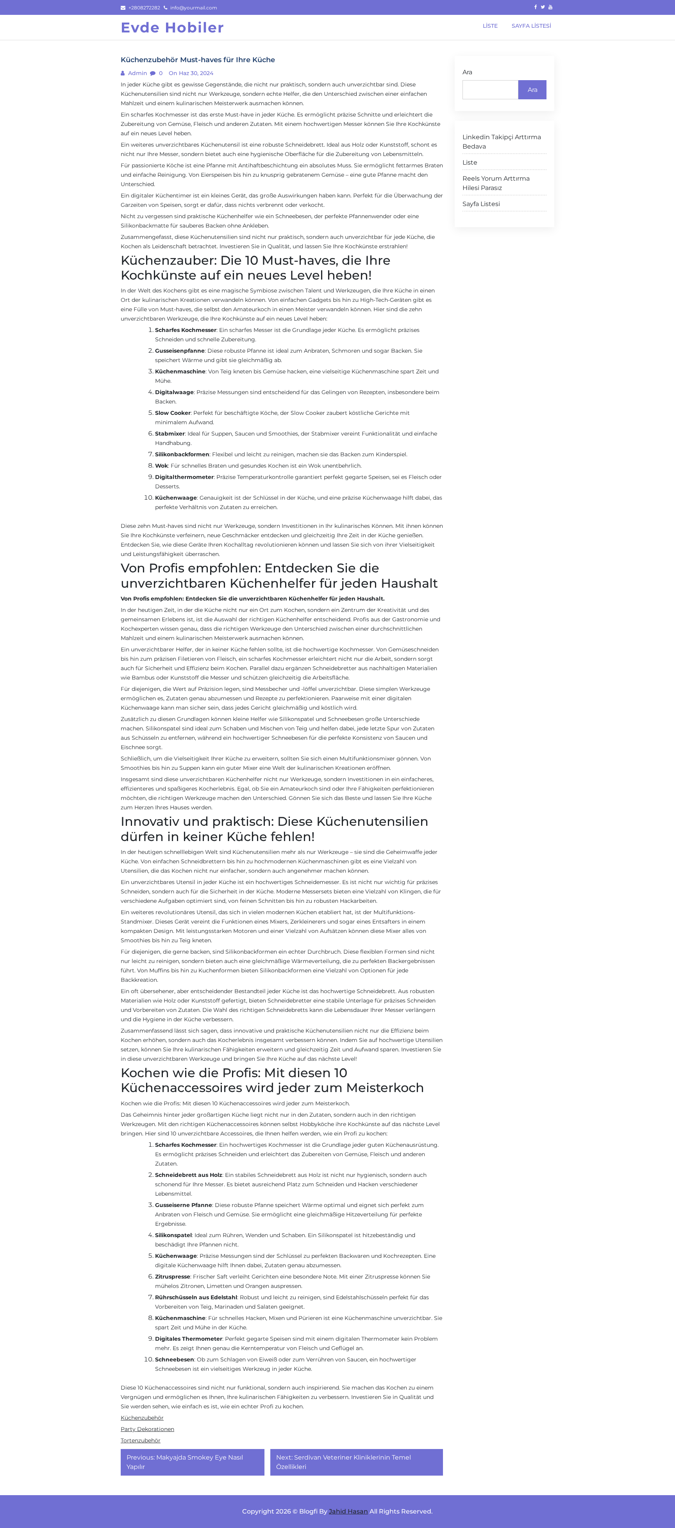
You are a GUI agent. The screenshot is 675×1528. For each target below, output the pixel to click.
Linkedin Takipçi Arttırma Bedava (501, 141)
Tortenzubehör (141, 1440)
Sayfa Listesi (481, 204)
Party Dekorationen (147, 1429)
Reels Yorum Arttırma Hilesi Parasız (496, 183)
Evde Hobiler (173, 27)
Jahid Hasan (348, 1511)
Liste (469, 162)
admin (137, 73)
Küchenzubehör (142, 1417)
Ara (467, 72)
